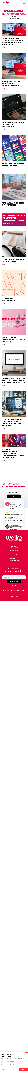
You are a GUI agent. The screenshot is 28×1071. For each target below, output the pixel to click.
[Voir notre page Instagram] (15, 585)
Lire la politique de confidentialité (7, 1064)
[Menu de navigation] (24, 2)
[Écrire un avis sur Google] (14, 496)
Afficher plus (14, 471)
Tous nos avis (13, 492)
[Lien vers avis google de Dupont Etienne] (7, 506)
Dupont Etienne (12, 504)
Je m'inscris (14, 581)
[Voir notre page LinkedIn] (12, 585)
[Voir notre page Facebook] (10, 585)
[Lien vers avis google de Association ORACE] (7, 528)
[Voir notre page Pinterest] (18, 585)
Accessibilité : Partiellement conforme (14, 590)
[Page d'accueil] (5, 2)
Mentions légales (14, 593)
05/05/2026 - (14, 530)
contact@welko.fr (14, 555)
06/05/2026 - (14, 507)
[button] (6, 526)
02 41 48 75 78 (14, 551)
